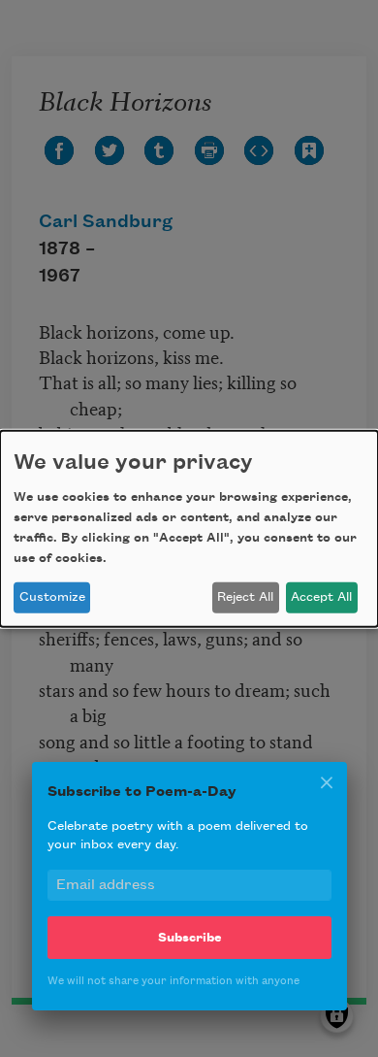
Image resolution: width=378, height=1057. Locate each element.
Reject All (245, 597)
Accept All (321, 597)
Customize (52, 597)
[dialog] (189, 528)
